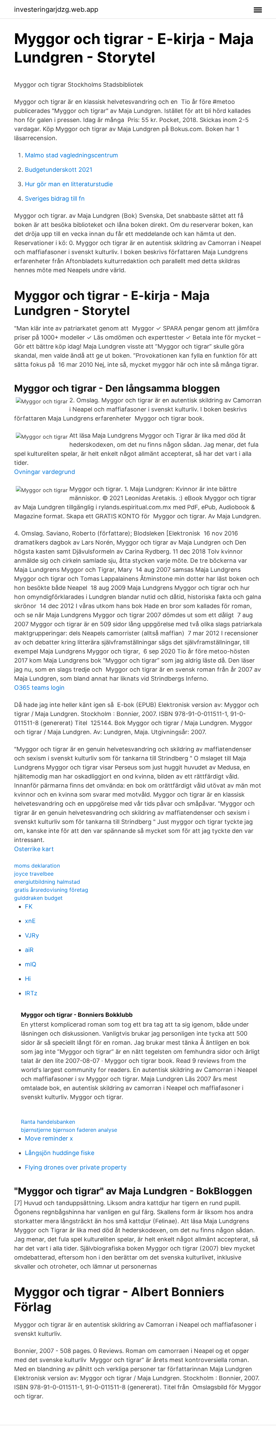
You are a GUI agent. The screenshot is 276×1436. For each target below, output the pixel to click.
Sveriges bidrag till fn (55, 198)
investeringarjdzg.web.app (56, 9)
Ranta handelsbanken (48, 1121)
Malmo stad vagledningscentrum (71, 155)
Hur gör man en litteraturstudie (69, 184)
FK (29, 906)
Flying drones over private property (76, 1167)
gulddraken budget (38, 897)
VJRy (32, 935)
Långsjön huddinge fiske (59, 1152)
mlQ (30, 964)
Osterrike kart (34, 848)
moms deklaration (37, 865)
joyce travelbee (34, 873)
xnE (30, 920)
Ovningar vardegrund (44, 471)
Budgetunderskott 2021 (58, 169)
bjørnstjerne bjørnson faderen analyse (69, 1129)
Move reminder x (49, 1138)
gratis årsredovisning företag (51, 889)
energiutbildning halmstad (47, 881)
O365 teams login (39, 687)
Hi (28, 978)
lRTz (31, 993)
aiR (29, 949)
